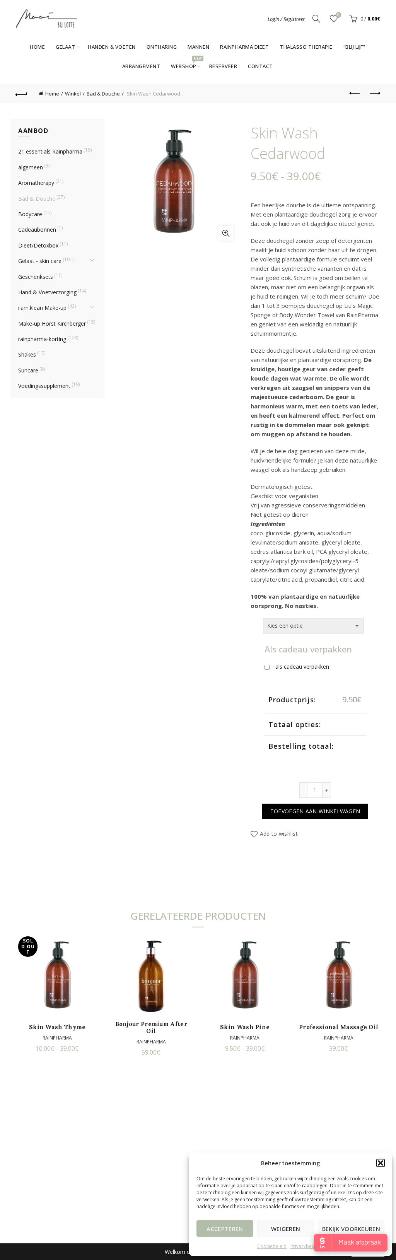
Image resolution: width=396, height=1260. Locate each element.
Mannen (198, 46)
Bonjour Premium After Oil (151, 1028)
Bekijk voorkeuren (351, 1229)
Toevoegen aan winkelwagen (315, 811)
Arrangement (141, 66)
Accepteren (225, 1229)
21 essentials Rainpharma (50, 151)
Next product (374, 93)
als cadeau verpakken (302, 666)
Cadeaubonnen (37, 229)
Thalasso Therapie (306, 46)
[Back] (21, 93)
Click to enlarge (225, 233)
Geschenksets (35, 276)
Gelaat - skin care (39, 261)
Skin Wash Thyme (57, 1027)
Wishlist (338, 15)
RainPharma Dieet (244, 46)
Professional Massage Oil (338, 1027)
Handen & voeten (112, 46)
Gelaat (65, 46)
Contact (260, 66)
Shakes (27, 354)
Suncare (28, 370)
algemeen (30, 167)
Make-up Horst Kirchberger (52, 323)
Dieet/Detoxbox (38, 245)
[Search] (316, 18)
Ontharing (162, 46)
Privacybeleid (305, 1246)
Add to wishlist (279, 833)
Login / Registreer (286, 18)
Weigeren (285, 1229)
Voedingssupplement (44, 385)
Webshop (186, 63)
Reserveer (223, 66)
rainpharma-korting (42, 339)
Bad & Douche (103, 93)
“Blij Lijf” (354, 46)
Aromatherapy (36, 182)
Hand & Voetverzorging (47, 292)
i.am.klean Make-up (42, 307)
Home (37, 46)
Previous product (355, 93)
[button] (380, 1163)
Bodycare (30, 214)
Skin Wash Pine (245, 1027)
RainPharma (57, 1038)
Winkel (73, 93)
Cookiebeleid (272, 1246)
